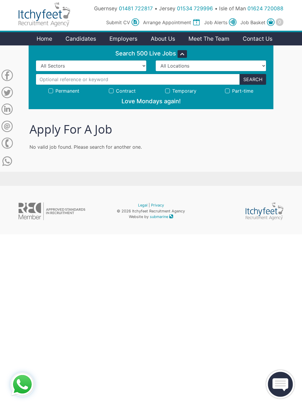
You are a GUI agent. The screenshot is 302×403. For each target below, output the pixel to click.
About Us (163, 38)
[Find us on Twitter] (7, 93)
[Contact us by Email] (7, 127)
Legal (142, 205)
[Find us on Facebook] (7, 76)
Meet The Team (208, 38)
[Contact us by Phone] (7, 144)
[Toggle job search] (182, 54)
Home (44, 38)
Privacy (157, 205)
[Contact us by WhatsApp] (7, 161)
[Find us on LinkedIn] (7, 110)
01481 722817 (136, 8)
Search (252, 79)
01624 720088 (265, 8)
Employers (123, 38)
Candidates (80, 38)
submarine (159, 216)
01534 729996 (195, 8)
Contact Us (258, 38)
